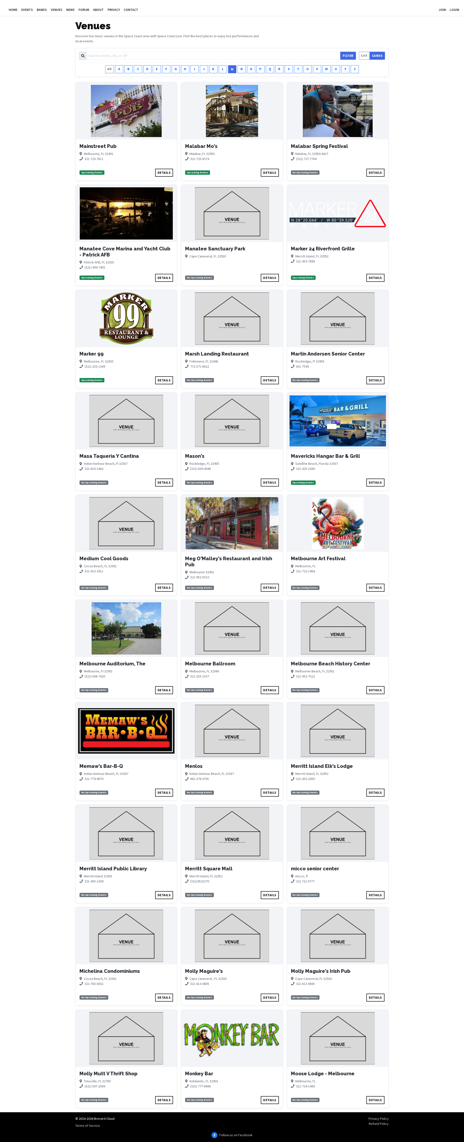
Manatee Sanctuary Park (215, 249)
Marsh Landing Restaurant (217, 354)
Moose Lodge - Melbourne (323, 1074)
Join (442, 9)
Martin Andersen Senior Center (328, 354)
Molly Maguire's (204, 971)
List (364, 55)
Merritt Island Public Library (113, 869)
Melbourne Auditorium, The (112, 664)
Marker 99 (92, 354)
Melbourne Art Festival (318, 558)
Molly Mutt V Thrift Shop (109, 1074)
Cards (377, 55)
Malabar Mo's (201, 146)
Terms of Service (87, 1125)
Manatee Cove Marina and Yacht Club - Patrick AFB (125, 252)
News (70, 9)
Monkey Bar (199, 1074)
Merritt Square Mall (208, 869)
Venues (56, 9)
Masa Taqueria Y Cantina (109, 456)
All (109, 69)
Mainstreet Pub (98, 146)
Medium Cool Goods (104, 558)
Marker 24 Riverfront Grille (323, 249)
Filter (348, 55)
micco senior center (315, 869)
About (98, 9)
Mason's (194, 456)
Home (13, 9)
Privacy (114, 9)
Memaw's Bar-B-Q (101, 766)
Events (27, 9)
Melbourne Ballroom (210, 664)
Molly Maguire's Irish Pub (320, 971)
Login (454, 9)
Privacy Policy (379, 1118)
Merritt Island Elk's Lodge (322, 766)
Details (164, 172)
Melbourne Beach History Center (330, 664)
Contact (131, 9)
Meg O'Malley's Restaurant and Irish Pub (228, 561)
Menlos (194, 766)
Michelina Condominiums (110, 971)
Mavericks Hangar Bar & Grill (325, 456)
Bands (42, 9)
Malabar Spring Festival (319, 146)
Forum (84, 9)
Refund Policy (379, 1123)
